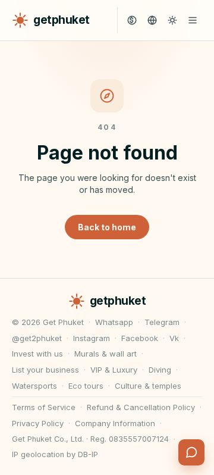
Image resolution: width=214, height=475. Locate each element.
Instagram (91, 338)
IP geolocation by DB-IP (55, 454)
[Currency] (131, 20)
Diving (160, 369)
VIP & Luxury (113, 369)
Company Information (115, 423)
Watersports (34, 385)
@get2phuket (37, 338)
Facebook (139, 338)
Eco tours (85, 385)
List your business (45, 369)
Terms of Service (43, 407)
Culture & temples (148, 385)
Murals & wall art (105, 353)
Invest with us (37, 353)
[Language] (152, 20)
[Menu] (192, 20)
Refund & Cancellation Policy (141, 407)
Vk (174, 338)
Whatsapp (114, 322)
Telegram (162, 322)
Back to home (107, 227)
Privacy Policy (38, 423)
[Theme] (172, 20)
